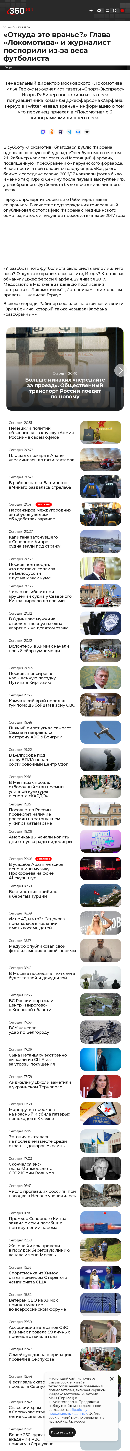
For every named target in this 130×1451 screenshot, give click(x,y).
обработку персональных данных (68, 1412)
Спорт (8, 67)
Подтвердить (62, 1432)
